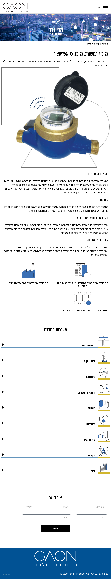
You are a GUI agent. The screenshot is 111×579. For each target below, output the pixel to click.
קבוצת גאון (102, 44)
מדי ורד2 (91, 44)
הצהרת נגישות (65, 574)
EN (99, 7)
